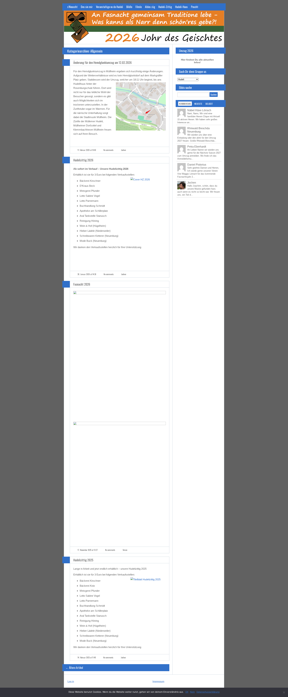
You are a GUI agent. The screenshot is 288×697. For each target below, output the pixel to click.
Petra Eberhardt (196, 146)
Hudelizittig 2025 (83, 560)
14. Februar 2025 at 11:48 (87, 657)
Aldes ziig (150, 7)
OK (186, 691)
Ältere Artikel (74, 668)
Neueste (198, 103)
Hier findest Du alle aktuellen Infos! (197, 61)
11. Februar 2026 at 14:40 (87, 150)
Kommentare (185, 103)
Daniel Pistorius (196, 164)
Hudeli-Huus (181, 7)
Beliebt (209, 103)
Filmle (139, 7)
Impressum (158, 681)
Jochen (123, 150)
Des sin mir (87, 7)
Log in (71, 681)
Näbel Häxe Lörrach (199, 110)
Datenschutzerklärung (208, 691)
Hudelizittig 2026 (83, 160)
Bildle (129, 7)
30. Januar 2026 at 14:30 (87, 274)
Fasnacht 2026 (81, 284)
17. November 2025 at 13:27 (88, 550)
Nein (192, 691)
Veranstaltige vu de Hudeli (109, 7)
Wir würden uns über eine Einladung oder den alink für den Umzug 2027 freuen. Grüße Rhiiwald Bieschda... (196, 138)
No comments (109, 150)
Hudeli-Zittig (165, 7)
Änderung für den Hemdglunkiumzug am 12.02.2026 (102, 62)
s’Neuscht (72, 7)
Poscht (194, 7)
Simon (125, 550)
